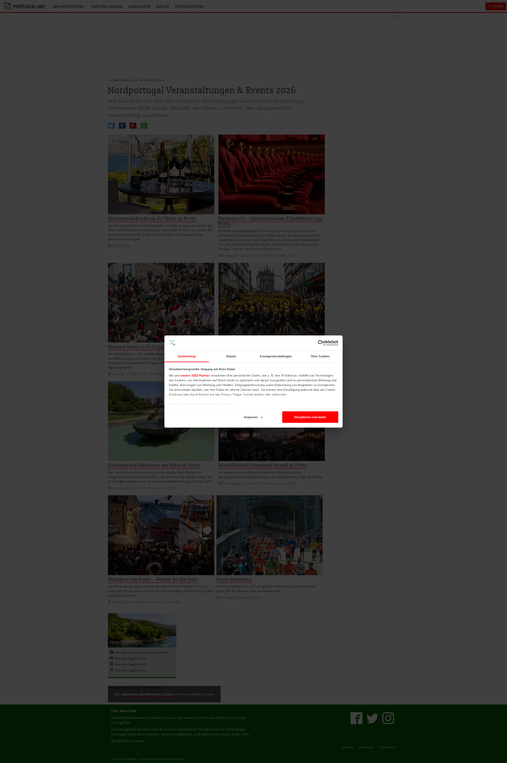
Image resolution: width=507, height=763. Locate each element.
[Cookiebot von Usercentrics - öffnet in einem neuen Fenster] (321, 343)
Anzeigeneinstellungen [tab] (276, 356)
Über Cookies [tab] (320, 356)
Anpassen (251, 417)
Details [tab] (231, 356)
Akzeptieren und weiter (310, 417)
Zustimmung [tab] (186, 356)
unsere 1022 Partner (195, 375)
